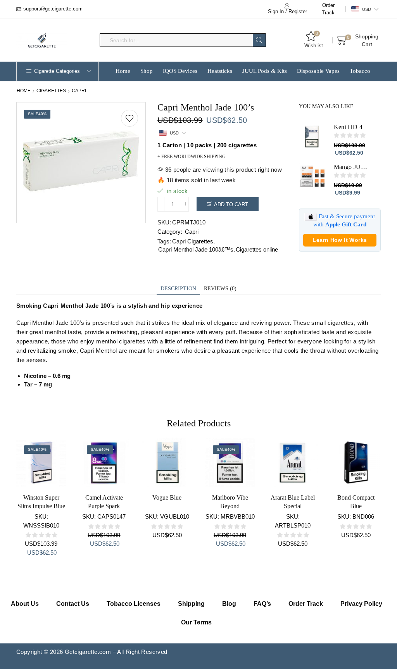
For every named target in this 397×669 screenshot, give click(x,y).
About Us (25, 603)
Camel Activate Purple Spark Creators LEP (104, 506)
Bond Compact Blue (356, 501)
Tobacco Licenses (134, 603)
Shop (146, 71)
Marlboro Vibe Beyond (230, 501)
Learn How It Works (339, 240)
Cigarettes (51, 90)
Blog (229, 603)
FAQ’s (262, 603)
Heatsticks (219, 71)
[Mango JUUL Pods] (312, 176)
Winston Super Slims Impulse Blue (41, 501)
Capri (79, 90)
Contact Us (72, 603)
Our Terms (196, 622)
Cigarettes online (257, 249)
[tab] (178, 289)
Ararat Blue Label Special (293, 501)
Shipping (191, 603)
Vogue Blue (166, 497)
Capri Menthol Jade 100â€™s (195, 249)
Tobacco (360, 71)
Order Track (328, 9)
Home (123, 71)
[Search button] (259, 40)
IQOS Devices (180, 71)
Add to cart (231, 204)
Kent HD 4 (348, 127)
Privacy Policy (361, 603)
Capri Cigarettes (192, 241)
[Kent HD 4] (312, 136)
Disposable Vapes (318, 71)
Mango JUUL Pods (352, 167)
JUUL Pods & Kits (264, 71)
